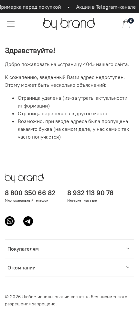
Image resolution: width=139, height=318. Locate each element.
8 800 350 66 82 (30, 192)
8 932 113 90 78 (90, 192)
